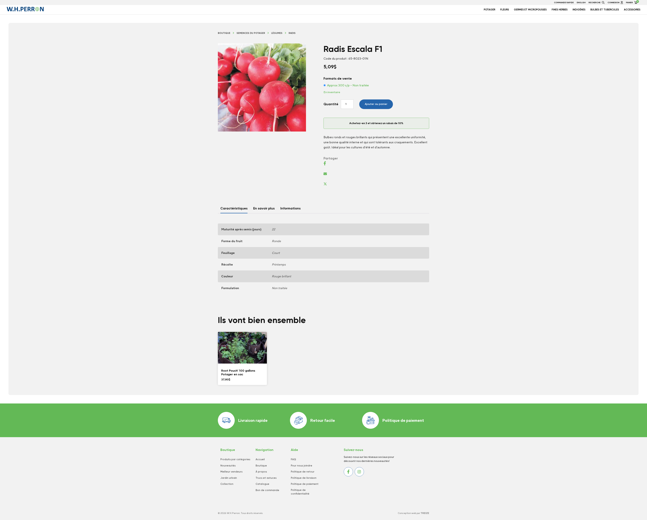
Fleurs (504, 9)
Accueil (260, 459)
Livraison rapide (253, 420)
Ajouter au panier (376, 104)
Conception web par (413, 513)
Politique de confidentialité (300, 492)
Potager (489, 9)
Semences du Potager (251, 33)
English (581, 2)
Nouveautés (228, 465)
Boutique (224, 33)
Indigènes (579, 9)
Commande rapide (564, 2)
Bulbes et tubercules (604, 9)
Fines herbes (559, 9)
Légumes (276, 33)
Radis (292, 33)
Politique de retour (302, 471)
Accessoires (632, 9)
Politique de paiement (403, 420)
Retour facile (322, 420)
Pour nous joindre (301, 465)
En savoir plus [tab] (264, 208)
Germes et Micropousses (530, 9)
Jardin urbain (228, 477)
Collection (226, 483)
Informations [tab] (290, 208)
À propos (261, 471)
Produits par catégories (235, 459)
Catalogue (262, 483)
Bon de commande (267, 490)
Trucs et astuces (266, 477)
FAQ (293, 459)
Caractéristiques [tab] (234, 208)
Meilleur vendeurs (231, 471)
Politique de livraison (303, 477)
